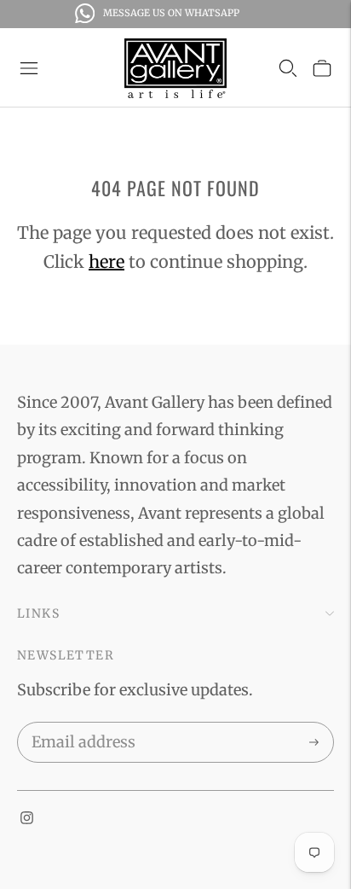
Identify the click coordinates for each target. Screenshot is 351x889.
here (106, 261)
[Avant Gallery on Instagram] (26, 818)
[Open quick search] (288, 68)
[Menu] (29, 68)
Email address (80, 725)
